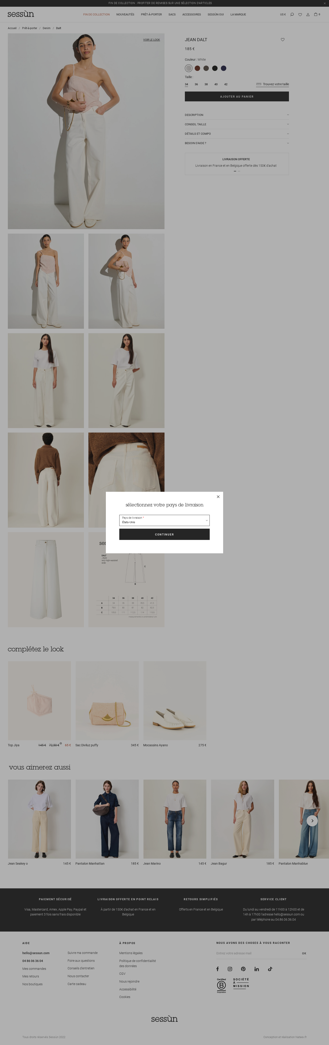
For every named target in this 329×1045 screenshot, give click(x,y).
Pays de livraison (132, 517)
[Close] (218, 497)
